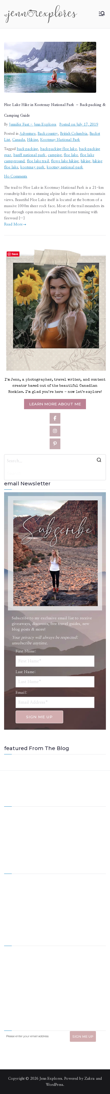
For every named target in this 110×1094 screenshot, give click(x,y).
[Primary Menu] (102, 14)
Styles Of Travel (68, 887)
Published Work (68, 895)
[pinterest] (55, 443)
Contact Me (64, 913)
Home (9, 878)
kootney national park (65, 167)
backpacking (27, 149)
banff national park (29, 155)
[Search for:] (55, 461)
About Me (63, 878)
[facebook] (55, 418)
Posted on (78, 124)
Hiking (32, 140)
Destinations (14, 887)
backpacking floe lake (58, 149)
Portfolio (11, 904)
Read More (13, 224)
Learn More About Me (55, 404)
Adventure (27, 134)
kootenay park (32, 167)
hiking (86, 161)
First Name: (26, 651)
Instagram (12, 913)
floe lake (71, 155)
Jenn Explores (50, 1078)
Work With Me (16, 895)
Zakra (89, 1078)
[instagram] (55, 431)
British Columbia (73, 134)
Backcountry (48, 134)
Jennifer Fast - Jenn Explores (32, 124)
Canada (18, 140)
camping (55, 155)
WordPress (54, 1085)
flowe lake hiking (65, 161)
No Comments (15, 176)
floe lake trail (38, 161)
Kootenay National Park (60, 140)
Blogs (59, 904)
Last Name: (26, 672)
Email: (21, 693)
